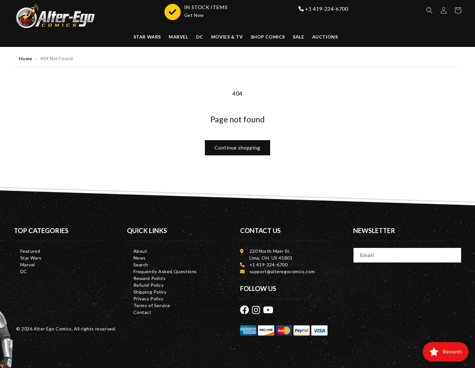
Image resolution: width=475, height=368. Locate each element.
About (140, 251)
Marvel (27, 264)
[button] (429, 10)
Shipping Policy (150, 292)
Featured (30, 251)
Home (25, 58)
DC (23, 271)
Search (141, 264)
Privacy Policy (148, 298)
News (139, 258)
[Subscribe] (454, 255)
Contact (142, 312)
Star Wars (31, 258)
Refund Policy (148, 285)
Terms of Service (152, 305)
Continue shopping (237, 148)
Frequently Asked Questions (165, 271)
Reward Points (149, 278)
